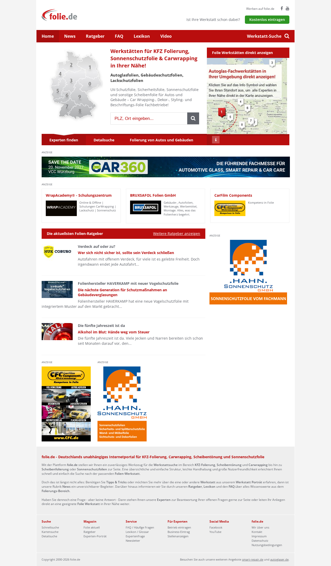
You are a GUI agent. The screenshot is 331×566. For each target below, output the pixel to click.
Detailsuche (49, 536)
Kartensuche (50, 532)
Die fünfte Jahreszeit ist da (101, 325)
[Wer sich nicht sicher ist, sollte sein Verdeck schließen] (57, 252)
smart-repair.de (252, 559)
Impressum (259, 536)
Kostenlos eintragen (267, 19)
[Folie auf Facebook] (282, 8)
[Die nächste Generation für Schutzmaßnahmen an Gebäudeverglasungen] (57, 289)
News (70, 36)
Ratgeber (95, 36)
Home (48, 36)
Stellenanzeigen (178, 536)
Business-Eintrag (179, 532)
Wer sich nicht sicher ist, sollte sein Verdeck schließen (126, 252)
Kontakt (257, 532)
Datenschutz (260, 540)
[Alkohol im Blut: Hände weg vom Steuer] (57, 331)
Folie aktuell (92, 527)
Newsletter (133, 540)
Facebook (215, 527)
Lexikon (142, 36)
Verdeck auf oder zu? (96, 246)
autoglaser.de (279, 559)
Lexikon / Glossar (137, 532)
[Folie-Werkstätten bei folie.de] (73, 14)
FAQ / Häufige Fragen (140, 527)
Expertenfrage (135, 536)
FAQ (119, 36)
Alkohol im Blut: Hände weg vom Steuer (113, 332)
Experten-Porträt (95, 536)
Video (166, 36)
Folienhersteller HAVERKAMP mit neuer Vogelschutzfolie (128, 283)
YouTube (215, 532)
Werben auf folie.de (260, 8)
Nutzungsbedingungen (267, 545)
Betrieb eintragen (179, 527)
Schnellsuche (50, 527)
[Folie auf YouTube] (287, 8)
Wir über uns (260, 527)
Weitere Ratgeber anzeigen (176, 233)
